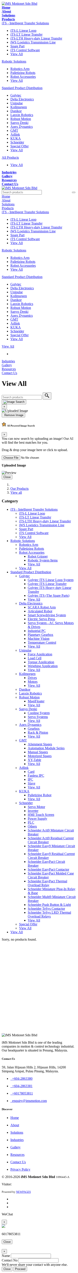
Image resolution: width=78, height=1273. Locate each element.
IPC (30, 779)
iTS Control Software (25, 50)
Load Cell (34, 658)
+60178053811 (21, 1093)
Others (32, 826)
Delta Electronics (22, 99)
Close (7, 477)
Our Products (19, 488)
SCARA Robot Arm (42, 607)
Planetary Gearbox (40, 634)
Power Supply (37, 818)
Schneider (17, 142)
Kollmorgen (18, 107)
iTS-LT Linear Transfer (26, 34)
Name (6, 1256)
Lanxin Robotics (21, 115)
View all (16, 492)
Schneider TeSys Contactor (46, 908)
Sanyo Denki (19, 123)
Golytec (15, 95)
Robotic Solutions (14, 61)
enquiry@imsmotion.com (28, 1101)
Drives (32, 678)
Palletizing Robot (39, 795)
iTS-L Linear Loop (23, 30)
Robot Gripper (38, 556)
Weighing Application (43, 666)
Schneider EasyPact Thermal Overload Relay (47, 883)
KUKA (15, 138)
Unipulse (16, 103)
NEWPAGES (23, 1191)
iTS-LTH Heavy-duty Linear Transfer (36, 38)
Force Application (40, 654)
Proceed (20, 1269)
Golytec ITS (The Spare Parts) (48, 595)
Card (31, 771)
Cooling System (39, 713)
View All (16, 54)
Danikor (16, 111)
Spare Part (17, 46)
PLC (31, 822)
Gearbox (34, 728)
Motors (32, 681)
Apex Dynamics (21, 126)
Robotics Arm (19, 69)
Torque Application (41, 662)
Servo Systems (38, 717)
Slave (31, 783)
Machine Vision (38, 638)
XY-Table (34, 760)
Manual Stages (38, 752)
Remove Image (13, 415)
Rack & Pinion (38, 732)
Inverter (33, 811)
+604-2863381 (21, 1086)
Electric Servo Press (41, 619)
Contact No (10, 1260)
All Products (10, 157)
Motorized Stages (40, 756)
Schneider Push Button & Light (49, 904)
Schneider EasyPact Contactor (48, 869)
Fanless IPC (36, 775)
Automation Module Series (46, 748)
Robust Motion (20, 119)
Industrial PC (37, 631)
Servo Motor (36, 807)
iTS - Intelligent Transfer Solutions (25, 23)
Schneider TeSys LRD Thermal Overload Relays (49, 914)
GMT (14, 130)
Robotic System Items (43, 560)
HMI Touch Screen (41, 814)
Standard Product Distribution (22, 88)
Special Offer (19, 146)
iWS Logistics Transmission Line (33, 42)
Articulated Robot (40, 611)
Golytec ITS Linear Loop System (50, 580)
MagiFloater (36, 701)
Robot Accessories (23, 76)
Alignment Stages (40, 744)
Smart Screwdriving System (47, 615)
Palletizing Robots (22, 73)
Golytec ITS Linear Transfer (47, 584)
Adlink (15, 134)
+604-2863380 (21, 1078)
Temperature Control (42, 642)
